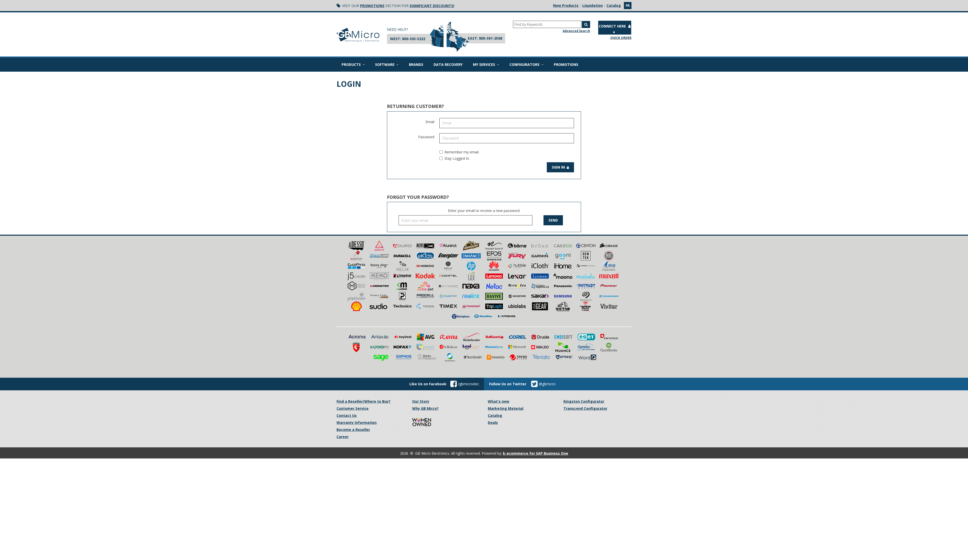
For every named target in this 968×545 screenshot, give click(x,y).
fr (628, 5)
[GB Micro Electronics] (358, 35)
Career (343, 436)
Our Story (420, 401)
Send (553, 220)
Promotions (372, 5)
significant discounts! (432, 5)
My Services (484, 64)
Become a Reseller (353, 429)
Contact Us (347, 415)
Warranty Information (357, 422)
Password (426, 136)
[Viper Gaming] (586, 306)
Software (385, 64)
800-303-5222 (413, 38)
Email (430, 121)
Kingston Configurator (583, 401)
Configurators (524, 64)
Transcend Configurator (585, 408)
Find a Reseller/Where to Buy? (363, 401)
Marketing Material (505, 408)
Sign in (559, 167)
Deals (493, 422)
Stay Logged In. (457, 158)
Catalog (614, 5)
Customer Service (353, 408)
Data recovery (448, 64)
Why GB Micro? (425, 408)
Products (351, 64)
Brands (416, 64)
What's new (498, 401)
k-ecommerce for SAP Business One (535, 453)
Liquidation (592, 5)
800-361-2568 (490, 38)
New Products (566, 5)
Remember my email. (461, 152)
